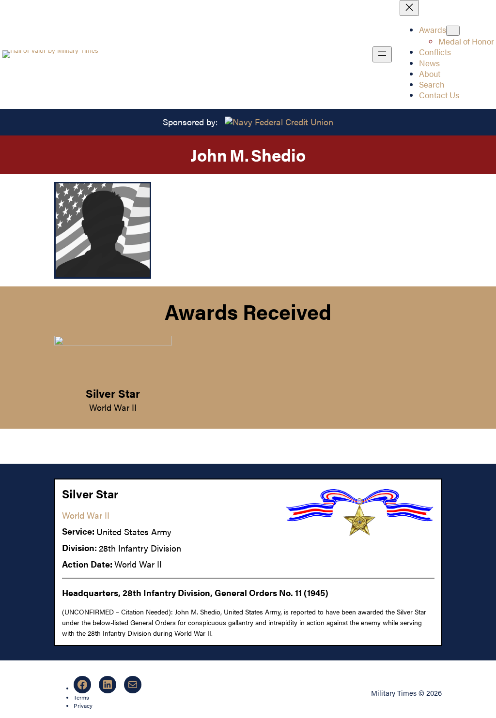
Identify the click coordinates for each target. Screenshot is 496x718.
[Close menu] (409, 8)
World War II (113, 407)
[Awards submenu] (453, 31)
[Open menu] (382, 54)
